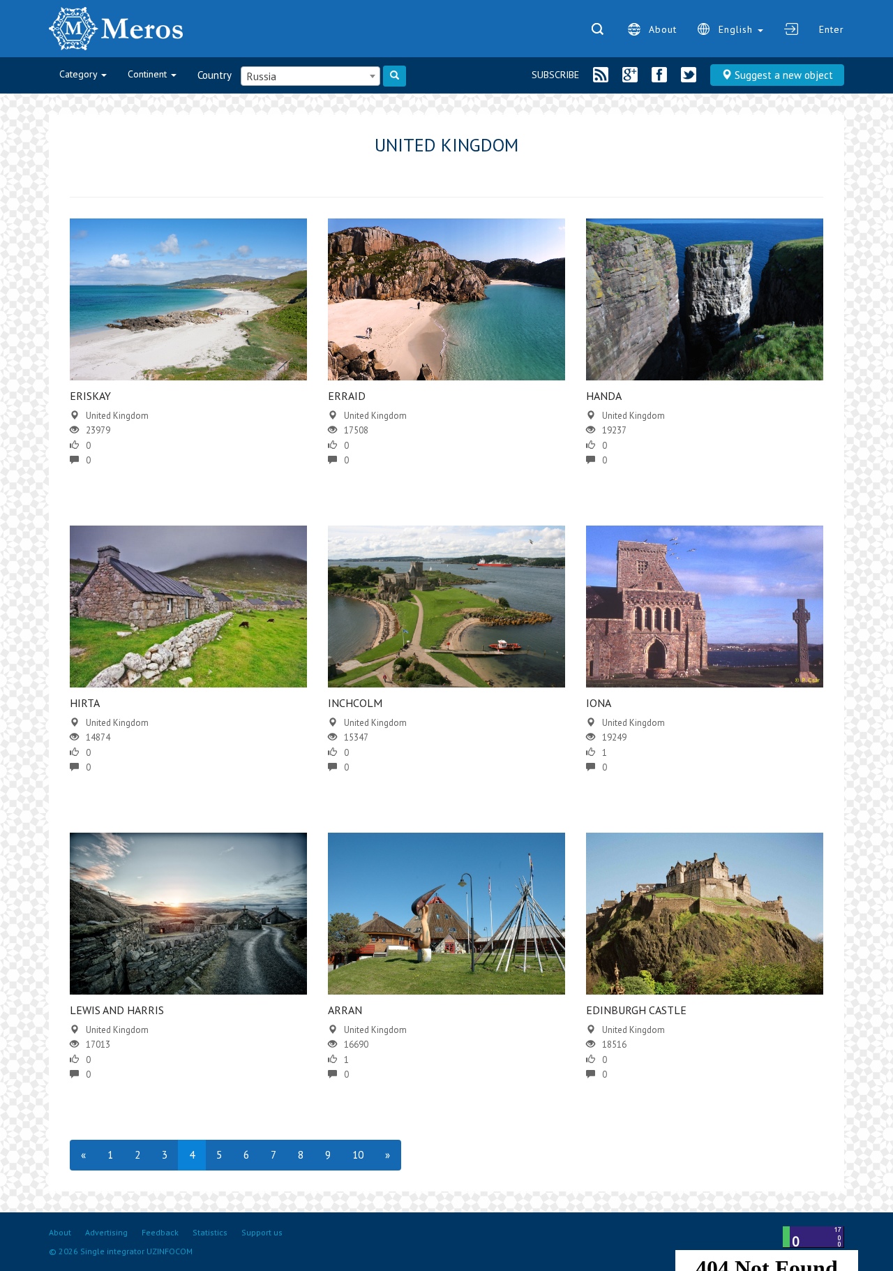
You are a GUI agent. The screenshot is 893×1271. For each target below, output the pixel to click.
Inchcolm (355, 703)
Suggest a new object (782, 75)
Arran (345, 1010)
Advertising (106, 1232)
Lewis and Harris (117, 1010)
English (737, 29)
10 (357, 1154)
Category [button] (79, 74)
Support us (262, 1232)
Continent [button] (149, 74)
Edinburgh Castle (636, 1010)
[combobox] (310, 76)
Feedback (160, 1232)
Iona (598, 703)
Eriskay (90, 396)
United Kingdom (117, 416)
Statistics (210, 1232)
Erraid (347, 396)
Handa (604, 396)
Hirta (85, 703)
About (663, 29)
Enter (831, 29)
